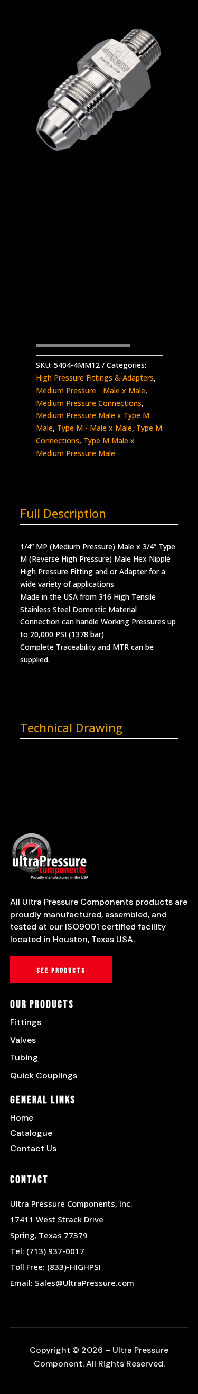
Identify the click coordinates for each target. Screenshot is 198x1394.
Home (21, 1117)
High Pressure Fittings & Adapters (95, 378)
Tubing (24, 1057)
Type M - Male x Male (94, 428)
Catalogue (31, 1133)
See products (61, 970)
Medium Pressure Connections (89, 403)
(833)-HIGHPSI (74, 1267)
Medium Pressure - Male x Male (90, 390)
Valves (23, 1040)
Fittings (25, 1022)
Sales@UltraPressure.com (84, 1282)
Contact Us (33, 1148)
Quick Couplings (43, 1075)
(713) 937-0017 (55, 1251)
